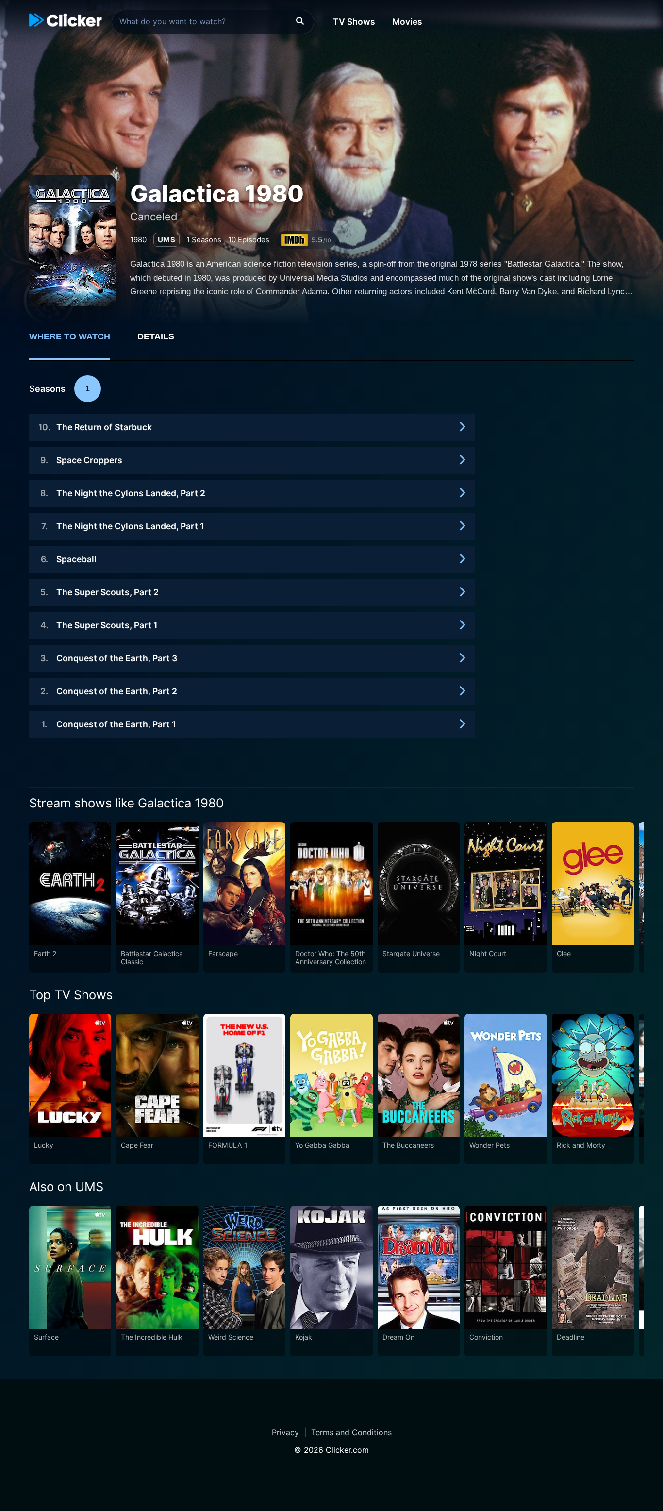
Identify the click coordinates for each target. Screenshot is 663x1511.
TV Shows (354, 22)
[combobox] (213, 22)
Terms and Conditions (351, 1432)
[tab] (76, 341)
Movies (407, 22)
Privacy (285, 1432)
